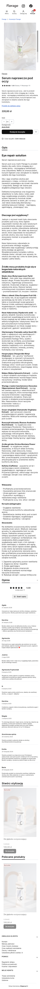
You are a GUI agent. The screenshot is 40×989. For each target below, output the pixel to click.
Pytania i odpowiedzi (9, 966)
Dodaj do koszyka (17, 132)
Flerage (4, 19)
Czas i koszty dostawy (10, 946)
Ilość (3, 118)
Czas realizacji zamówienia (11, 948)
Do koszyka (9, 851)
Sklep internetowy (17, 986)
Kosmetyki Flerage (15, 19)
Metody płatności (8, 944)
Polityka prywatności (9, 964)
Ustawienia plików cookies (11, 953)
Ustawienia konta (8, 978)
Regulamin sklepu (8, 962)
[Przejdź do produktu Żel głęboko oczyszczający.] (20, 812)
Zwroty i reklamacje (9, 950)
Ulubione (5, 980)
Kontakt (4, 942)
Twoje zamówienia (8, 976)
